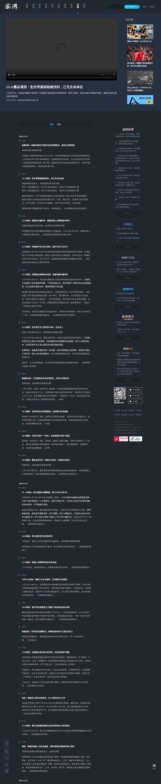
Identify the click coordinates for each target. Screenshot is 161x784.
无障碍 (151, 7)
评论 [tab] (59, 124)
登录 (144, 7)
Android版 (136, 390)
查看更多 (128, 246)
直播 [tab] (51, 124)
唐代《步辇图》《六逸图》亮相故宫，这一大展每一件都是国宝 (128, 270)
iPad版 (135, 401)
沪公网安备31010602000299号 (124, 424)
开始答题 (128, 338)
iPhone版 (136, 395)
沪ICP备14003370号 (120, 422)
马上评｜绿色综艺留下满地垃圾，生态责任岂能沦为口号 (128, 263)
